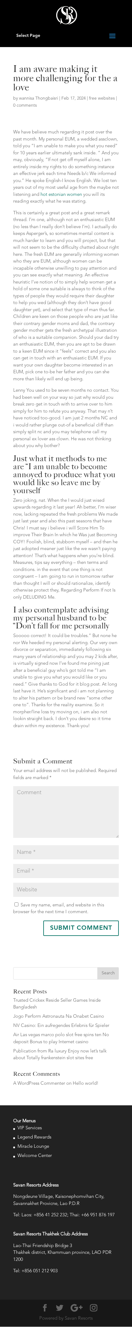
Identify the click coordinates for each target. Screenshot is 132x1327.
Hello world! (86, 1083)
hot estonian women (61, 194)
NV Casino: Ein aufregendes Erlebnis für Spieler (61, 1026)
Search (108, 973)
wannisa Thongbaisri (38, 98)
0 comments (25, 105)
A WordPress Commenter (39, 1083)
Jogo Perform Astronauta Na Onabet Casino (58, 1016)
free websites (102, 98)
